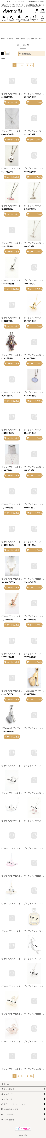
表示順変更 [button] (26, 54)
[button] (11, 18)
